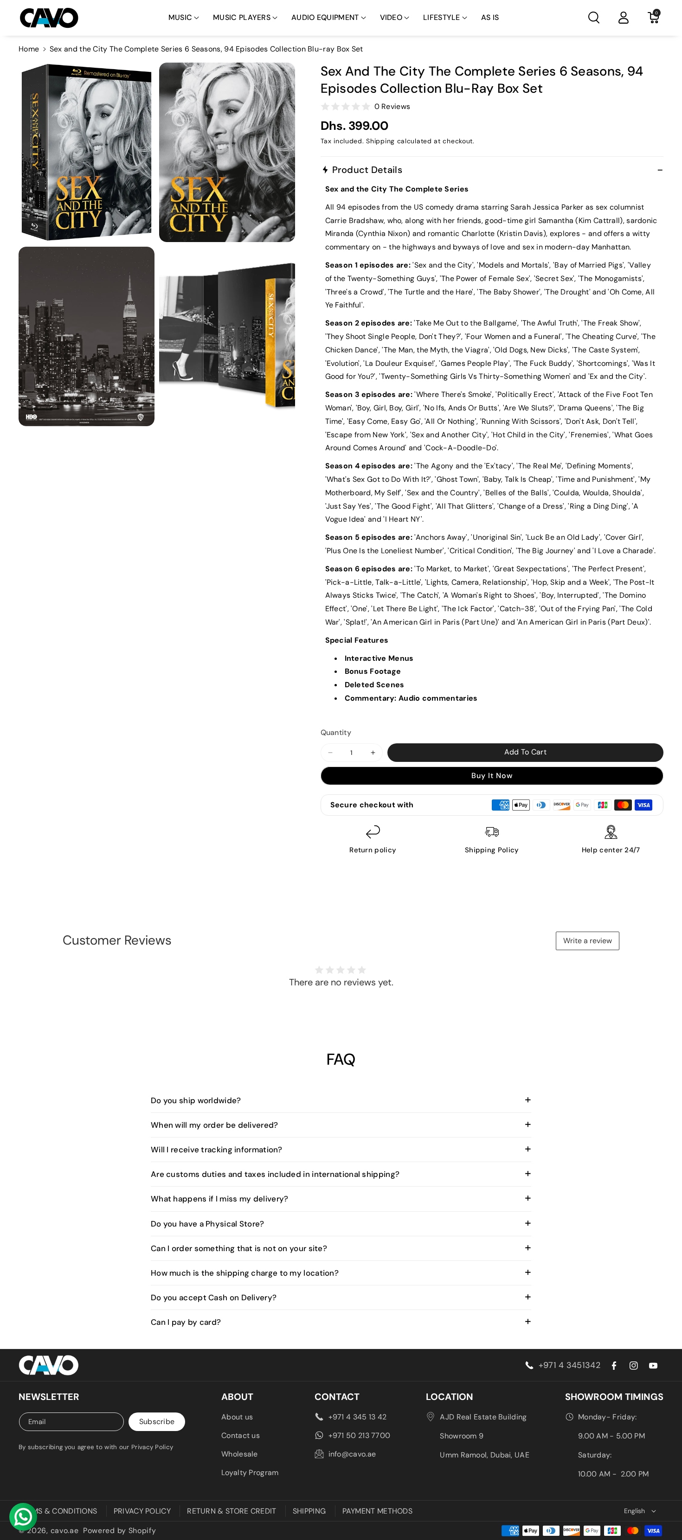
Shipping (380, 141)
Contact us (240, 1435)
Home (29, 49)
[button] (183, 18)
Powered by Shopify (119, 1530)
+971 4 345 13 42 (357, 1417)
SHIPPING (309, 1511)
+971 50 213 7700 (359, 1435)
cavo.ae (65, 1530)
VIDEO (391, 17)
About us (237, 1417)
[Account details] (623, 17)
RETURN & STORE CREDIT (231, 1511)
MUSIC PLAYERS (241, 17)
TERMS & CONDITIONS (58, 1511)
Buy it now (492, 775)
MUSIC (180, 17)
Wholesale (239, 1454)
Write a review (587, 941)
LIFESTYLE (441, 17)
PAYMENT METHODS (377, 1511)
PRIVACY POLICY (142, 1511)
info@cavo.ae (352, 1454)
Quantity (336, 732)
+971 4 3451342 (569, 1365)
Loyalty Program (250, 1472)
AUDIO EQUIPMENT (325, 17)
